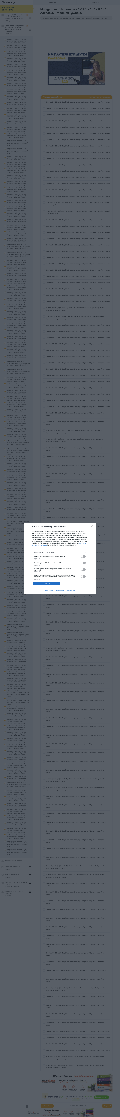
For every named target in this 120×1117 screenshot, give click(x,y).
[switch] (83, 556)
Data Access (60, 590)
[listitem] (60, 552)
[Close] (92, 527)
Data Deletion (49, 590)
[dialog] (60, 558)
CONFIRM (46, 583)
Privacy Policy (71, 590)
